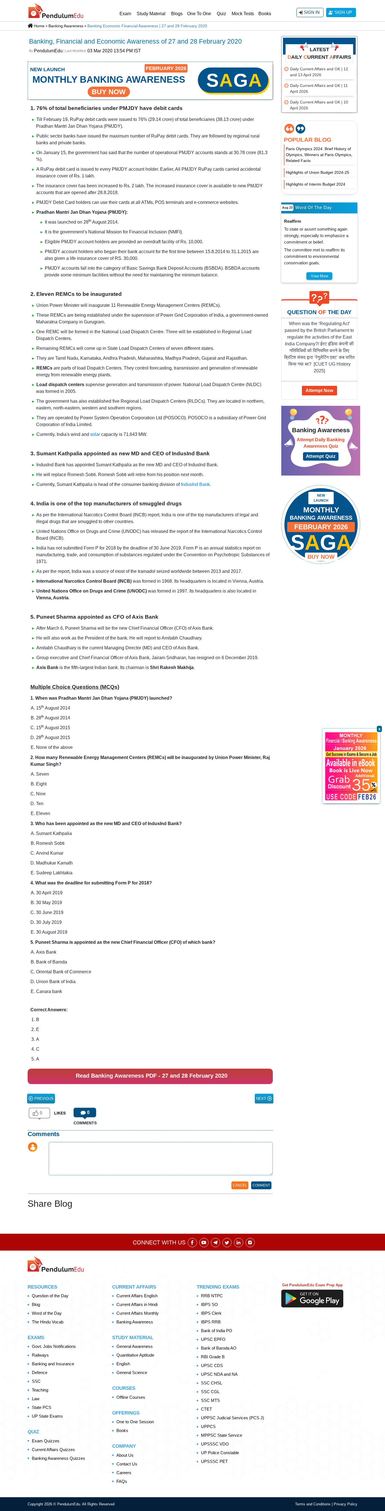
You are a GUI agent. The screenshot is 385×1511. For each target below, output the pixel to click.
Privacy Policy (345, 1504)
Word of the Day (47, 1313)
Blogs (177, 13)
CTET (206, 1409)
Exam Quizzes (45, 1440)
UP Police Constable (220, 1452)
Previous (43, 1098)
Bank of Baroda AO (218, 1348)
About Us (125, 1455)
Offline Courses (130, 1397)
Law (35, 1398)
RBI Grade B (213, 1356)
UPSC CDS (212, 1365)
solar (95, 434)
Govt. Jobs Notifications (54, 1346)
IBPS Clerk (211, 1313)
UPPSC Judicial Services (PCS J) (232, 1417)
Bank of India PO (216, 1330)
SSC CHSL (211, 1383)
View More (319, 276)
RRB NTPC (212, 1295)
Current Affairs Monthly (137, 1313)
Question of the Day (50, 1295)
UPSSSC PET (214, 1461)
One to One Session (135, 1421)
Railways (40, 1355)
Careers (123, 1472)
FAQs (121, 1481)
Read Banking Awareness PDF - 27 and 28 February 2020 (151, 1076)
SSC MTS (210, 1400)
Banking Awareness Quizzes (58, 1458)
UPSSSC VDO (215, 1444)
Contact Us (126, 1464)
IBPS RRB (211, 1321)
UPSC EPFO (213, 1339)
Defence (39, 1372)
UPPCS (208, 1426)
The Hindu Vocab (47, 1321)
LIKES (60, 1113)
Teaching (40, 1390)
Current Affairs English (137, 1295)
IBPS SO (209, 1304)
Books (264, 13)
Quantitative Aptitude (135, 1355)
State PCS (41, 1407)
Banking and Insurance (53, 1363)
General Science (131, 1372)
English (123, 1363)
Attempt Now (319, 390)
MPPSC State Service (221, 1435)
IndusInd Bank (195, 484)
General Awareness (134, 1346)
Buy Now (321, 557)
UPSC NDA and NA (219, 1374)
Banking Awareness (134, 1321)
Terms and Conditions (313, 1504)
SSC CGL (210, 1391)
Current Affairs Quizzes (53, 1449)
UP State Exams (47, 1416)
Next (261, 1098)
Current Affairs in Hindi (137, 1304)
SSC (36, 1381)
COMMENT (261, 1185)
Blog (36, 1304)
